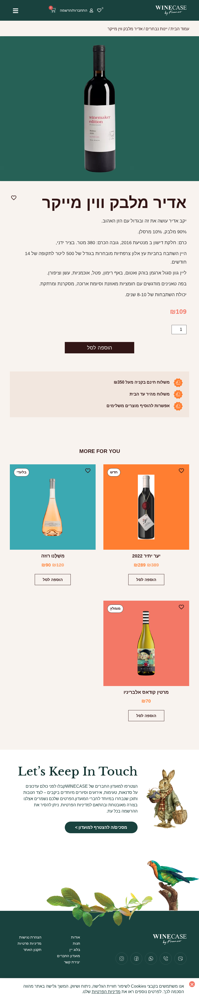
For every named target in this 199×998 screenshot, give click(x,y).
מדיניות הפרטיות (106, 991)
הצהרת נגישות (30, 937)
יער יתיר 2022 (146, 555)
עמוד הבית (179, 29)
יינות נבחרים (156, 29)
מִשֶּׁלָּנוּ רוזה (53, 555)
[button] (192, 984)
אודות (75, 937)
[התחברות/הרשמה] (91, 10)
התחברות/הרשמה (73, 10)
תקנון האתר (32, 950)
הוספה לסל (99, 348)
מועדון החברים (68, 956)
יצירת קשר (72, 962)
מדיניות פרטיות (29, 943)
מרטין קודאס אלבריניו (146, 692)
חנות (76, 943)
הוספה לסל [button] (146, 579)
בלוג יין (74, 950)
